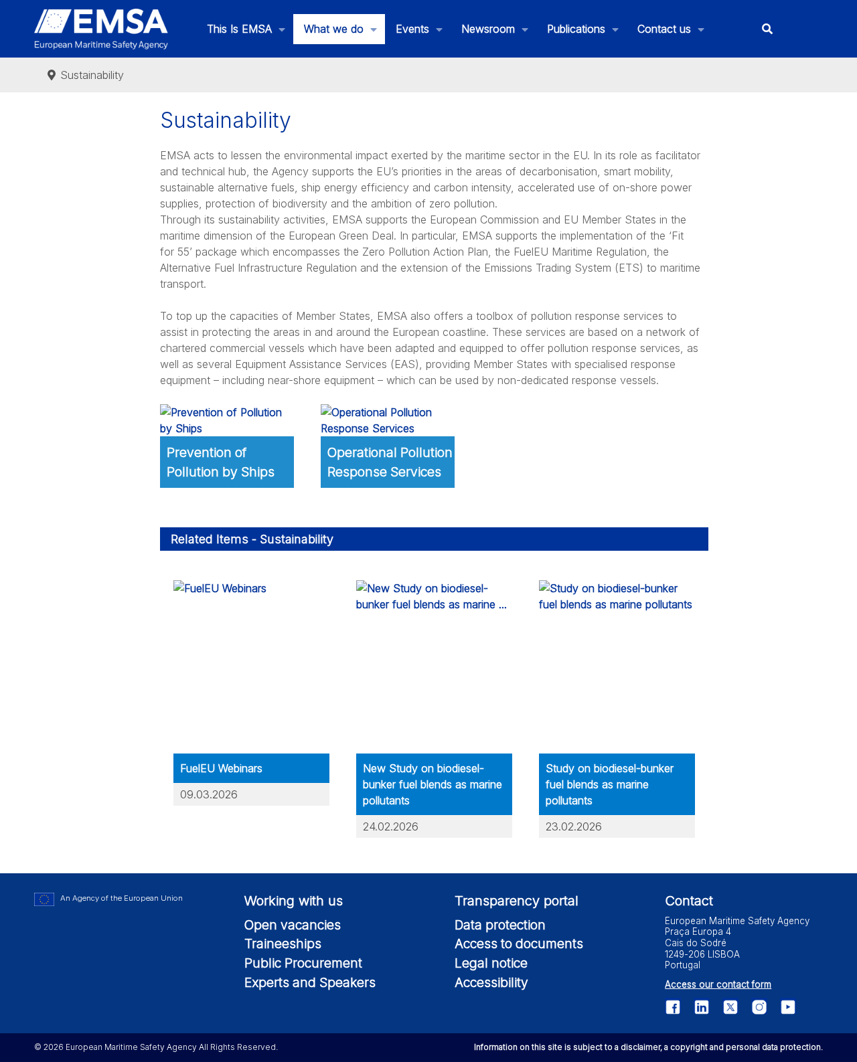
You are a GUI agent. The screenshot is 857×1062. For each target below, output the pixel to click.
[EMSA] (101, 29)
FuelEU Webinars (221, 768)
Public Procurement (303, 963)
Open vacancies (292, 925)
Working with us (293, 901)
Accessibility (491, 982)
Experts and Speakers (310, 982)
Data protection (500, 925)
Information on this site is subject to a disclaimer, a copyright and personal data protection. (648, 1047)
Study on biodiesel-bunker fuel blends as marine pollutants (610, 784)
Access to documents (519, 944)
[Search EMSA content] (768, 29)
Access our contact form (718, 984)
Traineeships (282, 944)
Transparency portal (516, 901)
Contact (689, 901)
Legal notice (491, 963)
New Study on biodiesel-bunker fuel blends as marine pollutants (432, 784)
